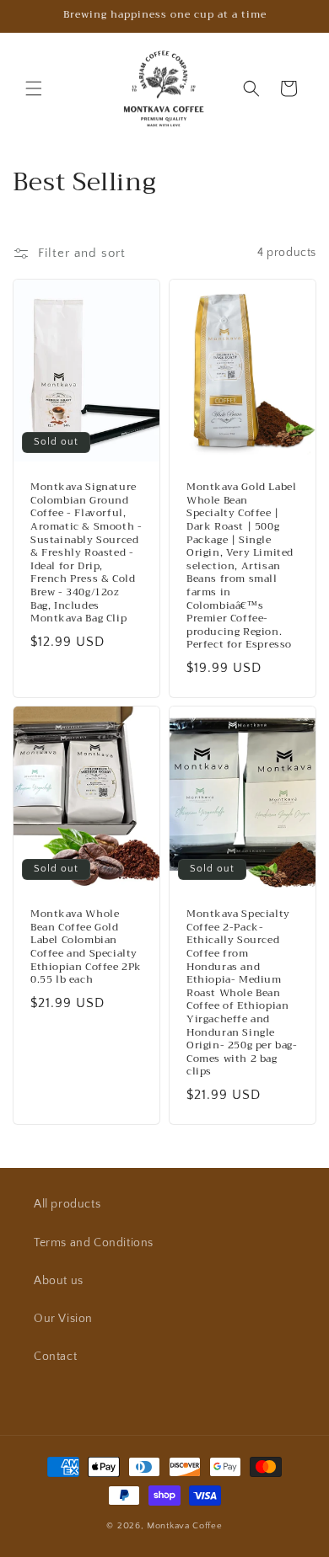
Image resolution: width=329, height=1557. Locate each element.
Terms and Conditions (94, 1243)
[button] (33, 88)
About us (59, 1281)
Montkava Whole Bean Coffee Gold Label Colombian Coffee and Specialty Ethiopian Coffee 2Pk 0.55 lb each (86, 948)
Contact (55, 1356)
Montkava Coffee (185, 1526)
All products (67, 1204)
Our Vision (63, 1318)
